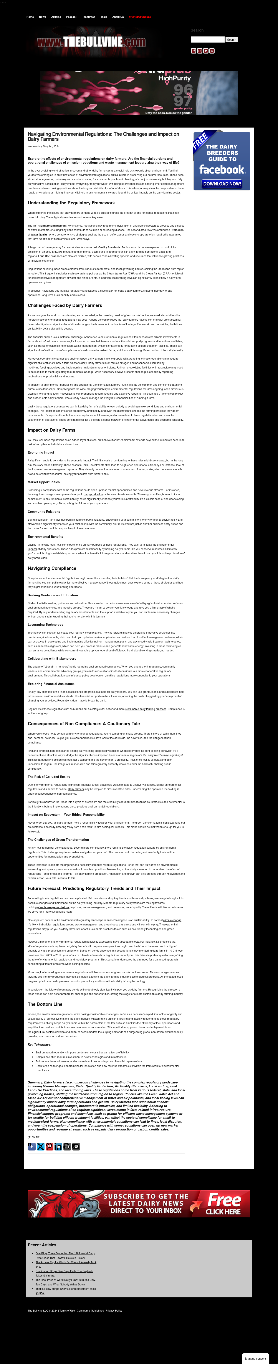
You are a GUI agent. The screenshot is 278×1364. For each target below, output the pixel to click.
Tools (104, 17)
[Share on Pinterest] (49, 1146)
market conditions (148, 406)
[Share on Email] (76, 1146)
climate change (172, 920)
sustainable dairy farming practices (145, 709)
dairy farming (164, 192)
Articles (56, 17)
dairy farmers (72, 212)
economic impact (81, 460)
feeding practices (50, 367)
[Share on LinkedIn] (58, 1146)
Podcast (71, 17)
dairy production (93, 494)
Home (30, 17)
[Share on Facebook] (32, 1146)
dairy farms (158, 950)
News (42, 17)
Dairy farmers (76, 789)
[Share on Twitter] (41, 1146)
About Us (118, 17)
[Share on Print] (67, 1146)
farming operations (147, 251)
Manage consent (255, 1358)
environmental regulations (60, 319)
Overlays (244, 136)
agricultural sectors (43, 1032)
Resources (88, 17)
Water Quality (39, 234)
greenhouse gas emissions (53, 907)
